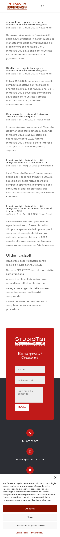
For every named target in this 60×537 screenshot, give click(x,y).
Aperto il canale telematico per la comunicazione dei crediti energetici (26, 23)
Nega (30, 517)
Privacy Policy (36, 533)
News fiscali (45, 27)
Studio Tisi (15, 27)
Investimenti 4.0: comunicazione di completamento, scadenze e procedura (26, 305)
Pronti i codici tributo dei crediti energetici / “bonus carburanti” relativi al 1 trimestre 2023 (30, 208)
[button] (55, 477)
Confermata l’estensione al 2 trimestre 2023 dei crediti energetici (27, 115)
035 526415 (32, 441)
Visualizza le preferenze (30, 525)
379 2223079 (36, 459)
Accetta (30, 508)
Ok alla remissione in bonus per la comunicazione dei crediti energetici (26, 69)
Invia (22, 407)
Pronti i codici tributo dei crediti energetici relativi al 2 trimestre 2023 (26, 161)
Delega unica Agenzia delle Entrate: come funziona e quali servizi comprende (27, 292)
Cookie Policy (22, 533)
